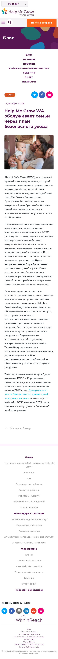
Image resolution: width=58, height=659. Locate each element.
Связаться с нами (29, 632)
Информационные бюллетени (29, 68)
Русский (13, 3)
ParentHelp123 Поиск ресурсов (29, 644)
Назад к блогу (20, 428)
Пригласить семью (29, 531)
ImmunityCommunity (29, 647)
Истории (29, 59)
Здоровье (29, 472)
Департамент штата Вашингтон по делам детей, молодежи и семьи (26, 394)
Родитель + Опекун (29, 495)
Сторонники (29, 583)
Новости (29, 64)
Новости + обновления (29, 590)
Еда (29, 478)
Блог (29, 55)
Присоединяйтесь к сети (29, 572)
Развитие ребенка (29, 490)
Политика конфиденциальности (29, 637)
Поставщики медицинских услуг (29, 519)
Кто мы (29, 554)
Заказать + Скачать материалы (29, 542)
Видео (29, 77)
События (29, 72)
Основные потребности (29, 484)
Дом (29, 629)
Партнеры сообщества (29, 525)
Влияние (29, 578)
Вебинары (29, 81)
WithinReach (29, 642)
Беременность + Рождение (29, 501)
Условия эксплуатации (29, 634)
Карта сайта (29, 639)
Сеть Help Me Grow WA (29, 566)
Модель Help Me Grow (29, 560)
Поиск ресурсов (41, 22)
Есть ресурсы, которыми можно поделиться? (29, 537)
